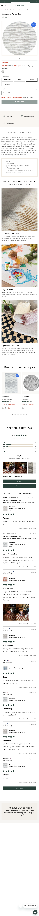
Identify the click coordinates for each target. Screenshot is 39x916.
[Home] (19, 5)
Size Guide (34, 89)
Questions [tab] (18, 477)
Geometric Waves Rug (24, 9)
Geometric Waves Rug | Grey (17, 509)
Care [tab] (28, 132)
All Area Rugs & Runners (12, 9)
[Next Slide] (34, 467)
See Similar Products (28, 97)
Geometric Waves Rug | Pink (17, 580)
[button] (6, 17)
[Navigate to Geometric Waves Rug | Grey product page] (11, 383)
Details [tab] (21, 132)
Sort (20, 493)
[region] (19, 467)
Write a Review (22, 486)
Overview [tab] (12, 132)
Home (3, 9)
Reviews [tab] (7, 477)
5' (3, 92)
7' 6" (9, 92)
